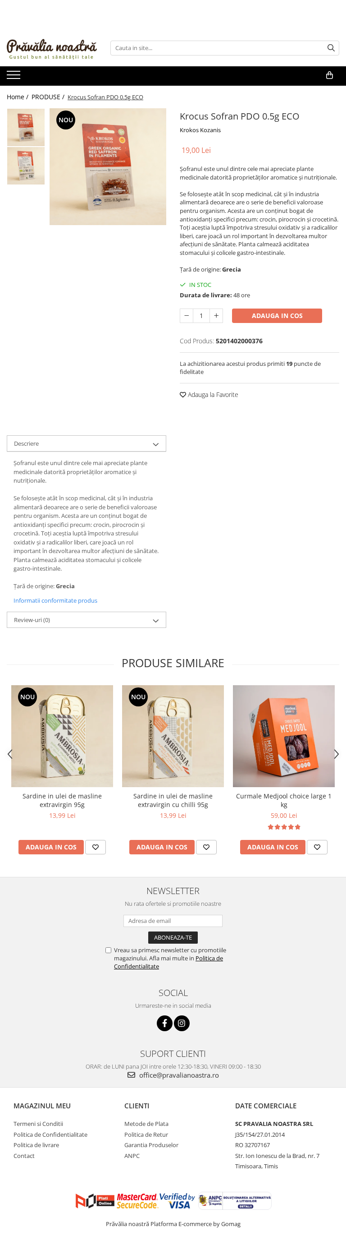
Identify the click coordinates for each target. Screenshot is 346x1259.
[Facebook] (165, 1023)
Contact (24, 1156)
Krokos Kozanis (200, 130)
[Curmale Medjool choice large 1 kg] (284, 736)
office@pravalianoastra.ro (178, 1074)
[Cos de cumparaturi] (329, 75)
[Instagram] (182, 1023)
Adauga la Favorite (212, 394)
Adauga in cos (277, 315)
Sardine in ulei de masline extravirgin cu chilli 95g (173, 800)
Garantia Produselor (151, 1145)
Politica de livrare (36, 1145)
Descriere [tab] (26, 443)
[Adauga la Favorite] (95, 847)
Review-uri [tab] (32, 620)
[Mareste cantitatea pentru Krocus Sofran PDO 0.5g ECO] (216, 316)
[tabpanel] (108, 166)
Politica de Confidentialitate (50, 1134)
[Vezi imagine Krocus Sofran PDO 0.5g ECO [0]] (26, 127)
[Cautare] (331, 48)
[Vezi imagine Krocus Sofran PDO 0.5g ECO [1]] (26, 165)
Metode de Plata (146, 1124)
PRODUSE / (49, 96)
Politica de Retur (146, 1134)
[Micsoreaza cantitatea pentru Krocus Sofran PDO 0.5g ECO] (186, 316)
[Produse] (15, 77)
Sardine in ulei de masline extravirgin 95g (62, 800)
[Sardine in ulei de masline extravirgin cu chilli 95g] (173, 736)
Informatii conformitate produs (55, 600)
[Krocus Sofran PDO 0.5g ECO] (108, 166)
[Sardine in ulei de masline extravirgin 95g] (62, 736)
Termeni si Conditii (38, 1124)
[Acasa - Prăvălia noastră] (52, 48)
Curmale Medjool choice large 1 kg (284, 800)
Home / (18, 96)
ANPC (132, 1156)
